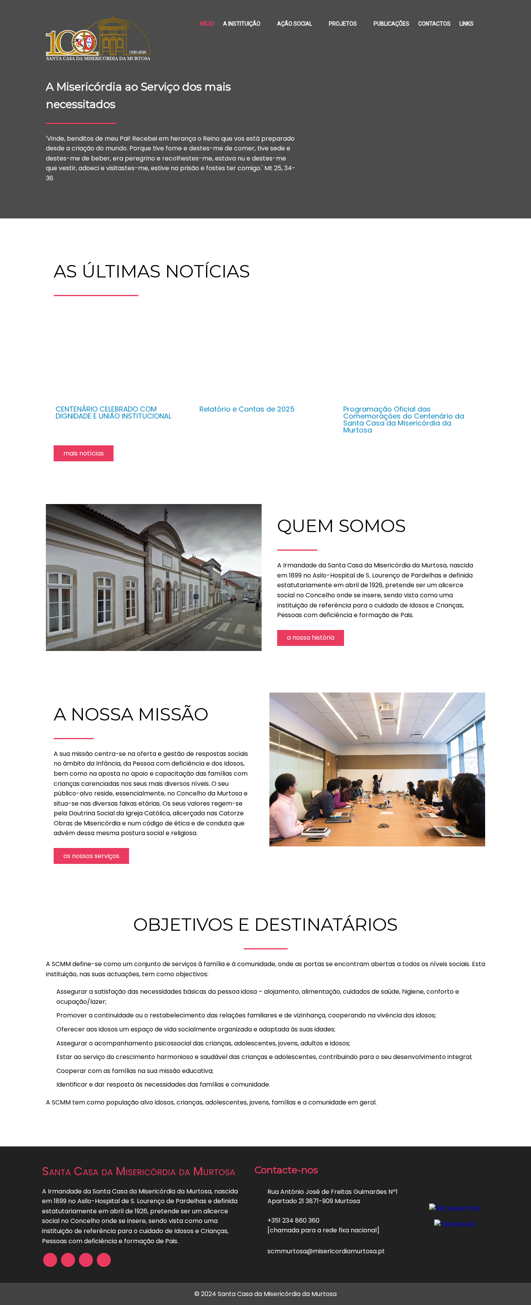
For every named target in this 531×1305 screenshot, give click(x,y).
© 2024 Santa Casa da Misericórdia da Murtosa (265, 1293)
